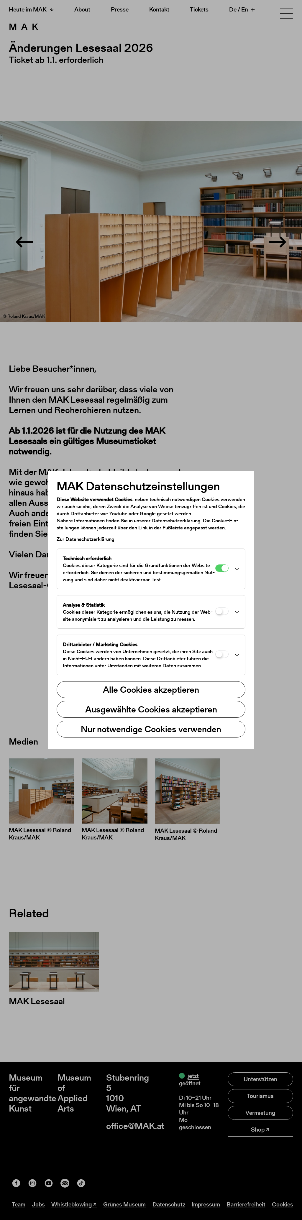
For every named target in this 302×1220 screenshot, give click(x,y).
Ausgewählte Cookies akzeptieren (151, 709)
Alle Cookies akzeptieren (151, 689)
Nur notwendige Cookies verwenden (151, 729)
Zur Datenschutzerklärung (85, 539)
